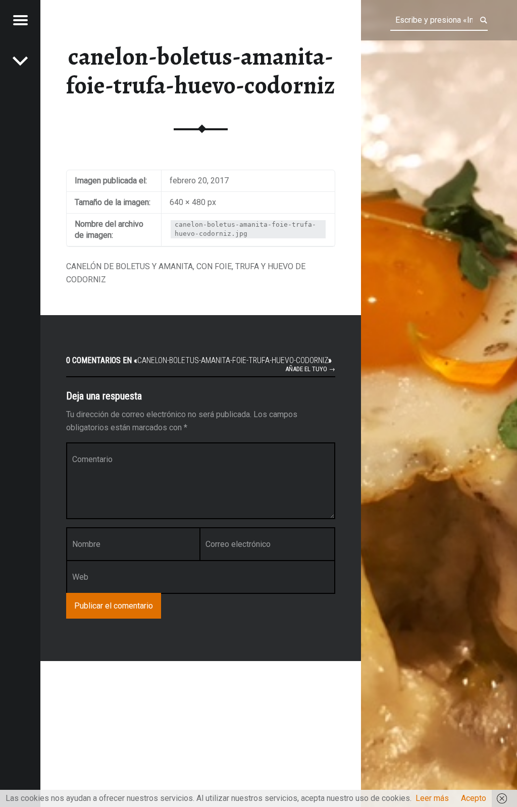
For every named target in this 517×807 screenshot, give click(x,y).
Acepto (473, 798)
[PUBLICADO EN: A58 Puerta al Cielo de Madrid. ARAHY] (20, 60)
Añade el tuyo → (310, 369)
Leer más (432, 798)
